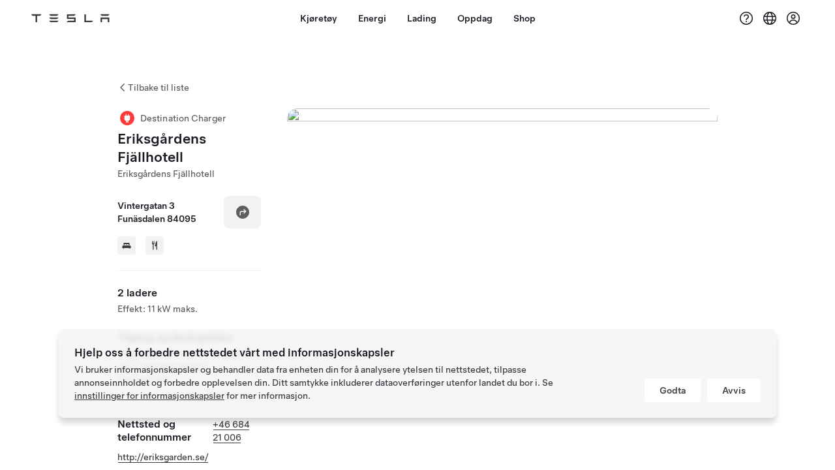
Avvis (734, 390)
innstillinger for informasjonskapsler (149, 395)
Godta (673, 390)
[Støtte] (746, 18)
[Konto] (793, 18)
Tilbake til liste (158, 87)
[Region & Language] (769, 18)
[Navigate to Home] (70, 18)
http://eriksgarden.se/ (163, 457)
